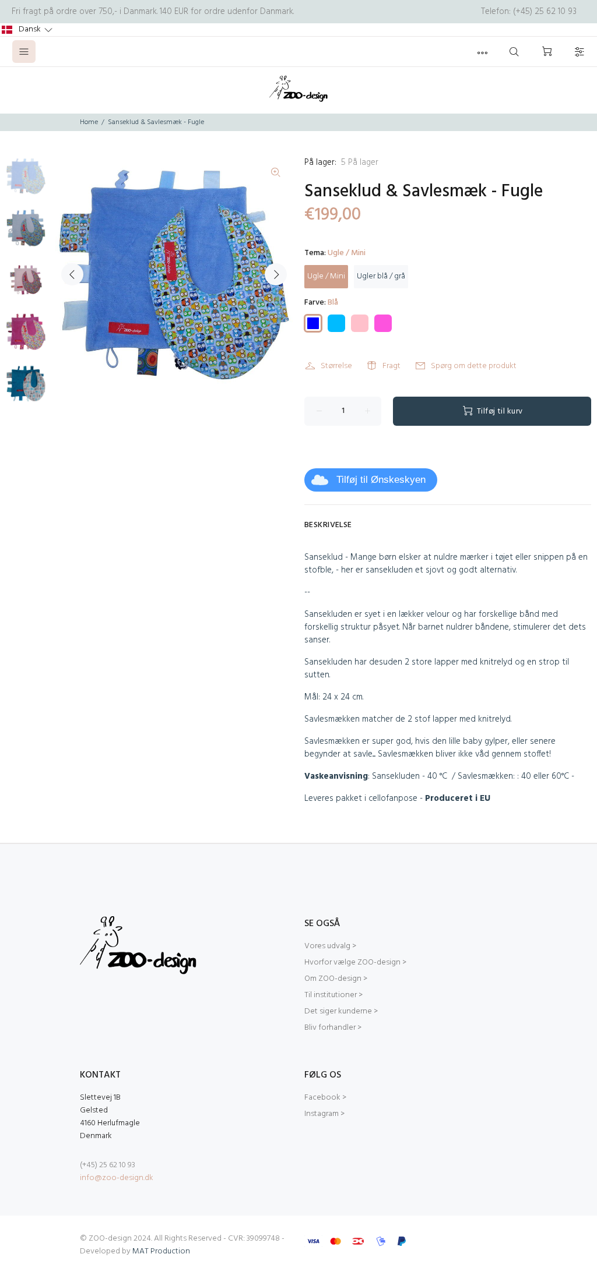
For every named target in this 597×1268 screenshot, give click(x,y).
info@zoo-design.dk (116, 1178)
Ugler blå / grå (381, 276)
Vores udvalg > (330, 946)
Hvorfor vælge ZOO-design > (355, 962)
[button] (27, 29)
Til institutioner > (333, 995)
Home (89, 122)
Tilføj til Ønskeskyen (381, 479)
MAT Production (161, 1251)
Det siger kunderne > (341, 1011)
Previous (72, 274)
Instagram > (324, 1114)
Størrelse (336, 366)
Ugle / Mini (326, 276)
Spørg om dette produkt (474, 366)
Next (276, 274)
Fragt (391, 366)
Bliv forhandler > (332, 1027)
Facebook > (325, 1097)
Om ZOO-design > (335, 979)
